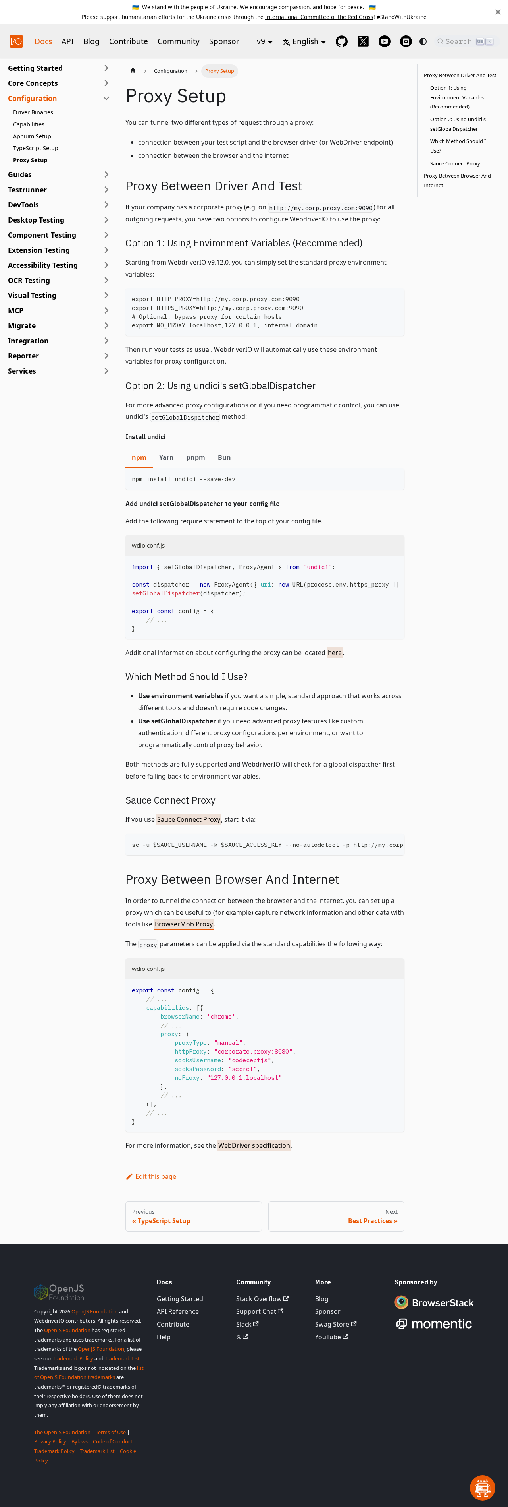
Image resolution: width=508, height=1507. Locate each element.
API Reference (178, 1311)
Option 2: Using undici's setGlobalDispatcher (458, 124)
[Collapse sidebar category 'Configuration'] (106, 98)
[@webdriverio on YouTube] (384, 41)
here (335, 652)
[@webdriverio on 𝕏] (363, 41)
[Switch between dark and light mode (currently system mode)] (423, 41)
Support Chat (256, 1311)
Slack (244, 1324)
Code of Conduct (113, 1441)
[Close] (498, 12)
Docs (43, 41)
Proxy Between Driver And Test (460, 75)
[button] (59, 83)
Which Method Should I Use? (458, 146)
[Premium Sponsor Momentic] (434, 1329)
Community (179, 41)
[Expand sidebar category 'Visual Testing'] (106, 295)
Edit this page (155, 1176)
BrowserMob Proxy (184, 924)
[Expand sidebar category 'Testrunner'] (106, 189)
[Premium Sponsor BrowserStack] (434, 1310)
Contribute (128, 41)
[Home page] (132, 71)
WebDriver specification (254, 1145)
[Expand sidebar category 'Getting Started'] (106, 68)
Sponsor (224, 41)
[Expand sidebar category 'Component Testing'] (106, 235)
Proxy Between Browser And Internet (457, 180)
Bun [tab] (224, 457)
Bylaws (79, 1441)
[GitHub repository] (341, 41)
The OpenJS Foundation (62, 1432)
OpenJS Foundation (94, 1311)
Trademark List (122, 1358)
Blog (91, 41)
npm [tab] (139, 457)
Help (164, 1337)
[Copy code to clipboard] (394, 297)
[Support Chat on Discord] (406, 41)
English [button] (305, 41)
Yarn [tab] (166, 457)
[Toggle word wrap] (380, 566)
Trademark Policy (73, 1358)
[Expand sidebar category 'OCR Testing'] (106, 280)
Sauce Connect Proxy (188, 819)
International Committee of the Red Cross (319, 17)
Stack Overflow (259, 1298)
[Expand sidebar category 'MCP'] (106, 310)
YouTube (328, 1337)
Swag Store (332, 1324)
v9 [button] (261, 41)
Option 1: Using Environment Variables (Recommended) (457, 97)
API (68, 41)
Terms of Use (111, 1432)
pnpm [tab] (196, 457)
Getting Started (180, 1298)
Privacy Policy (50, 1441)
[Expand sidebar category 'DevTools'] (106, 204)
